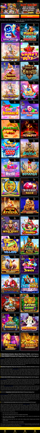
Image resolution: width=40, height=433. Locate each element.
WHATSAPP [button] (25, 432)
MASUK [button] (5, 432)
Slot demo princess (4, 394)
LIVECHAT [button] (35, 432)
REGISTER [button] (15, 432)
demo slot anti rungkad (9, 385)
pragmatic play (15, 368)
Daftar (10, 16)
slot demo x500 (22, 424)
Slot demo (2, 358)
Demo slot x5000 (3, 379)
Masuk (30, 16)
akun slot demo (26, 404)
